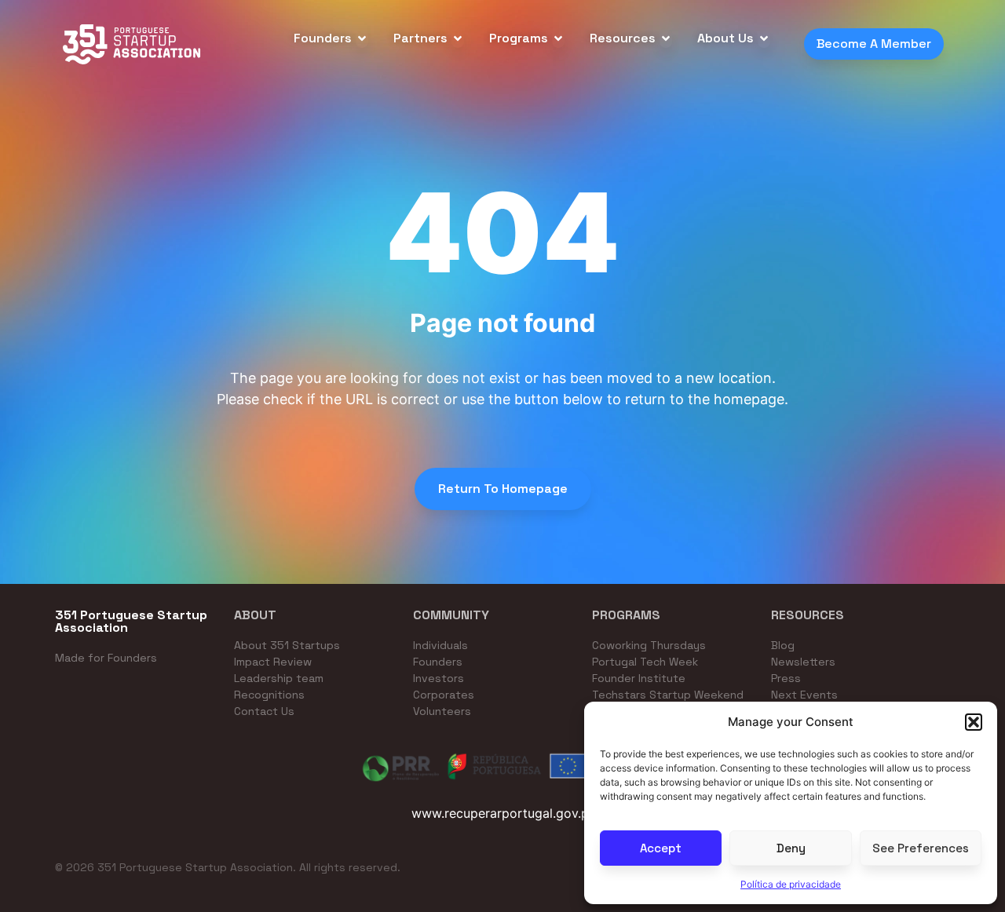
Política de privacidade (790, 884)
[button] (973, 722)
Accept (661, 848)
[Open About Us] (764, 38)
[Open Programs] (558, 38)
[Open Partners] (457, 38)
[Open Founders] (362, 38)
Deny (791, 848)
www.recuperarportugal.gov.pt (502, 813)
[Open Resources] (666, 38)
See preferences (920, 848)
